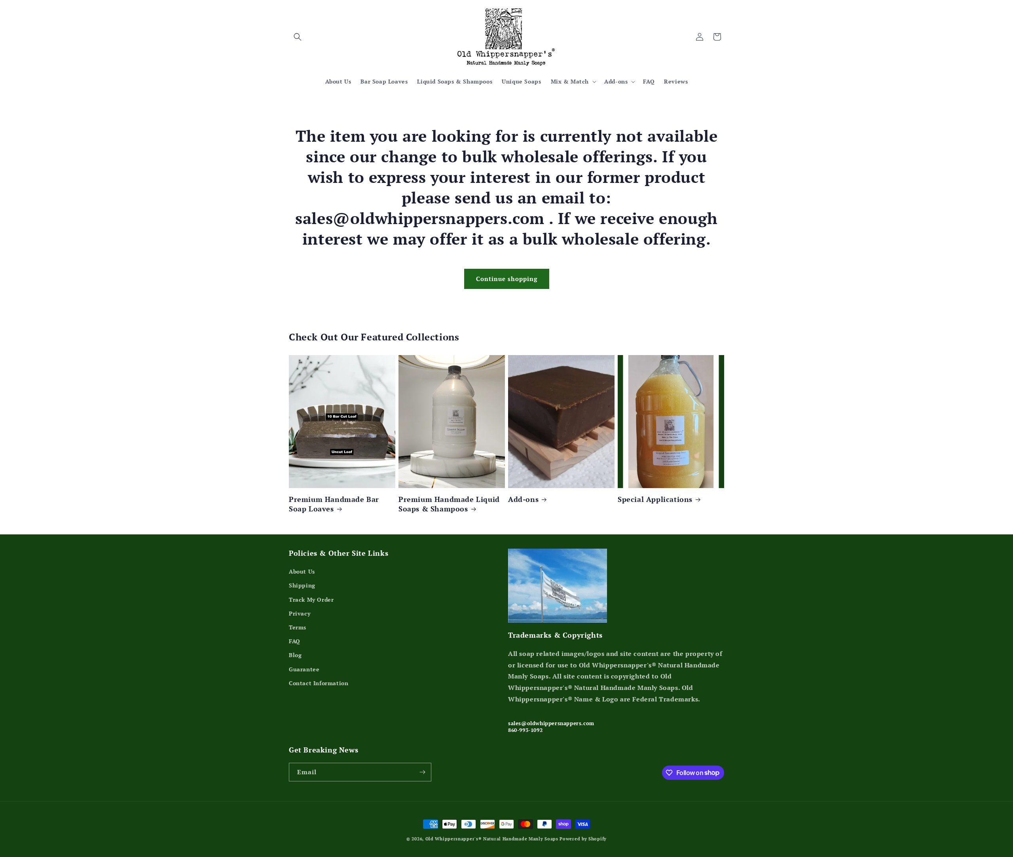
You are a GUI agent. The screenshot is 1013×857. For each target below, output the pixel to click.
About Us (302, 571)
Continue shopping (506, 279)
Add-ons (523, 499)
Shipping (302, 585)
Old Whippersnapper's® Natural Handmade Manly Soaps (491, 839)
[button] (297, 37)
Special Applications (655, 499)
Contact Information (318, 683)
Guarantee (304, 669)
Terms (297, 627)
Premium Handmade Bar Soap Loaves (334, 504)
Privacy (299, 613)
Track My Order (311, 599)
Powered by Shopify (583, 839)
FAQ (294, 641)
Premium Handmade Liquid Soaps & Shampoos (449, 504)
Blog (295, 655)
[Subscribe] (422, 772)
